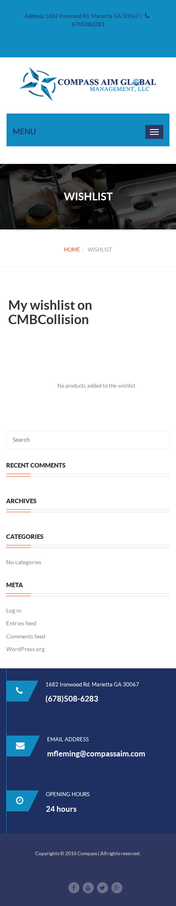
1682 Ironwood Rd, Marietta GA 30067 (92, 16)
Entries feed (21, 623)
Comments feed (25, 636)
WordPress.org (25, 649)
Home (72, 250)
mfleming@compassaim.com (96, 753)
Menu (24, 131)
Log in (13, 610)
